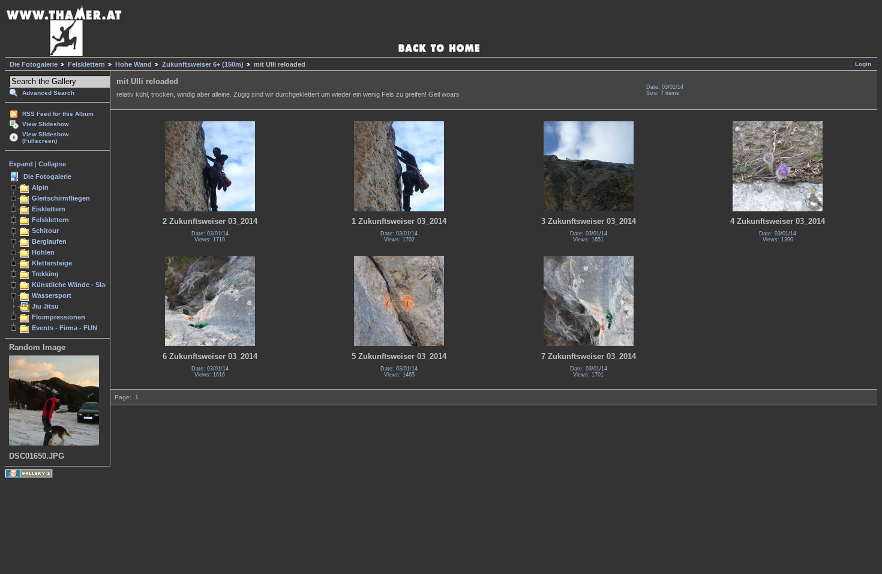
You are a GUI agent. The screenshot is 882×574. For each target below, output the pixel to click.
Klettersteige (52, 263)
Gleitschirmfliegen (61, 198)
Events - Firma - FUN (64, 327)
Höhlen (43, 252)
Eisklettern (48, 209)
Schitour (45, 230)
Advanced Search (48, 92)
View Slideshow (45, 124)
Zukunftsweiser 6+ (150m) (203, 64)
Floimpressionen (58, 317)
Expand (21, 164)
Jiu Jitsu (45, 306)
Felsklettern (86, 64)
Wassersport (51, 295)
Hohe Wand (133, 64)
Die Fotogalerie (34, 64)
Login (863, 64)
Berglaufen (49, 241)
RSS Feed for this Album (58, 113)
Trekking (45, 273)
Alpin (40, 187)
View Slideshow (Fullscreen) (45, 137)
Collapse (52, 164)
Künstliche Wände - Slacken (76, 284)
